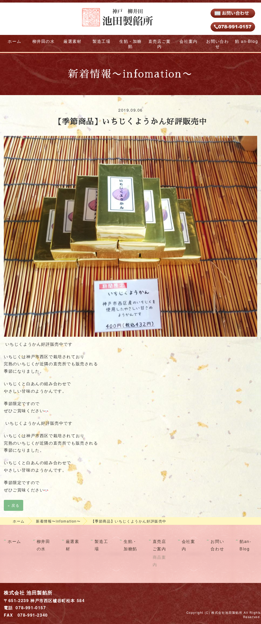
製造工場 (101, 41)
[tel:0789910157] (233, 26)
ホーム (14, 41)
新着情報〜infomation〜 (58, 521)
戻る (13, 505)
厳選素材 (72, 41)
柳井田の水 (43, 41)
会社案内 (188, 41)
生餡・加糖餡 (130, 43)
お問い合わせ (217, 43)
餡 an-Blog (246, 41)
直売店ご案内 (159, 43)
